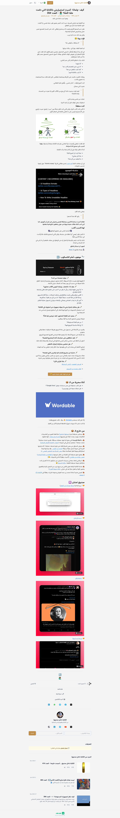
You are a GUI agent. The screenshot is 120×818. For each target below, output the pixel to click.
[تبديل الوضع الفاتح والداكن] (35, 2)
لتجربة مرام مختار (55, 437)
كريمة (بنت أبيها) (77, 638)
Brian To (71, 250)
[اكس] (71, 704)
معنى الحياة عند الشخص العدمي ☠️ (51, 451)
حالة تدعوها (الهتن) (54, 469)
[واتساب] (54, 704)
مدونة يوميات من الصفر (67, 486)
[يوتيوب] (65, 727)
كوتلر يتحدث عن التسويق (74, 369)
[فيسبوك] (65, 704)
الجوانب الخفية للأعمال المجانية (49, 443)
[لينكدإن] (49, 704)
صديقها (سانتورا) (64, 434)
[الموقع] (49, 727)
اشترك (50, 3)
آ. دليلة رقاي (78, 578)
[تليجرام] (60, 704)
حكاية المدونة (62, 463)
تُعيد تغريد (70, 163)
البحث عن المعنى (57, 449)
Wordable (69, 420)
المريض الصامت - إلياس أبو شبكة (71, 364)
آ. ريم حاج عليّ (78, 518)
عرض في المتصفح (45, 16)
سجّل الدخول (64, 748)
